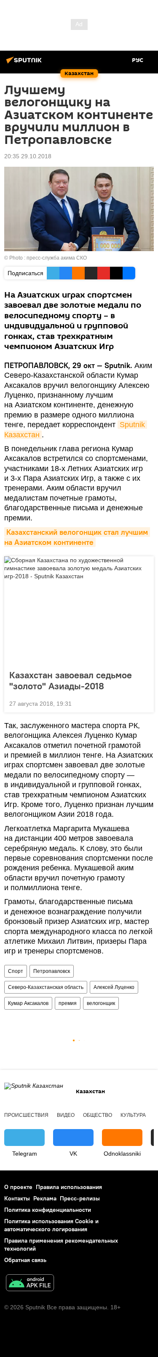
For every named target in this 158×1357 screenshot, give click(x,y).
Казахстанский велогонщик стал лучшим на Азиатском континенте (77, 537)
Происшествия (26, 1115)
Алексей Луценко (114, 987)
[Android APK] (30, 1283)
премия (68, 1003)
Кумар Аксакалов (28, 1003)
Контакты (17, 1198)
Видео (66, 1115)
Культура (133, 1115)
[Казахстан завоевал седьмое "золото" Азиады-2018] (79, 610)
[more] (144, 702)
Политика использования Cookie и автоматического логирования (51, 1225)
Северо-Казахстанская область (45, 987)
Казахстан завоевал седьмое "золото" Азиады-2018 (70, 680)
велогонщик (101, 1003)
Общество (97, 1115)
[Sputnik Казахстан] (25, 63)
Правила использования (69, 1187)
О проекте (18, 1187)
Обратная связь (25, 1260)
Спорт (15, 971)
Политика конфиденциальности (47, 1209)
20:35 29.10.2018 (27, 156)
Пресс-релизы (80, 1198)
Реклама (44, 1198)
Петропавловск (51, 971)
